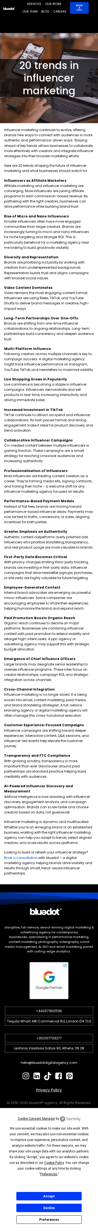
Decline (49, 1208)
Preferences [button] (48, 1174)
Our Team (30, 11)
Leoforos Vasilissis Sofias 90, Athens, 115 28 (49, 1048)
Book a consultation (21, 857)
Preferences (49, 1220)
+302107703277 (49, 1038)
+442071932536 (49, 1011)
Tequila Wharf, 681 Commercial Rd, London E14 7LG (49, 1021)
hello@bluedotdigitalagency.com (49, 1062)
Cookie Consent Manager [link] (36, 1119)
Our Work (53, 4)
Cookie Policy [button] (54, 1163)
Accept (49, 1196)
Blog (45, 11)
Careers (59, 11)
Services (34, 4)
